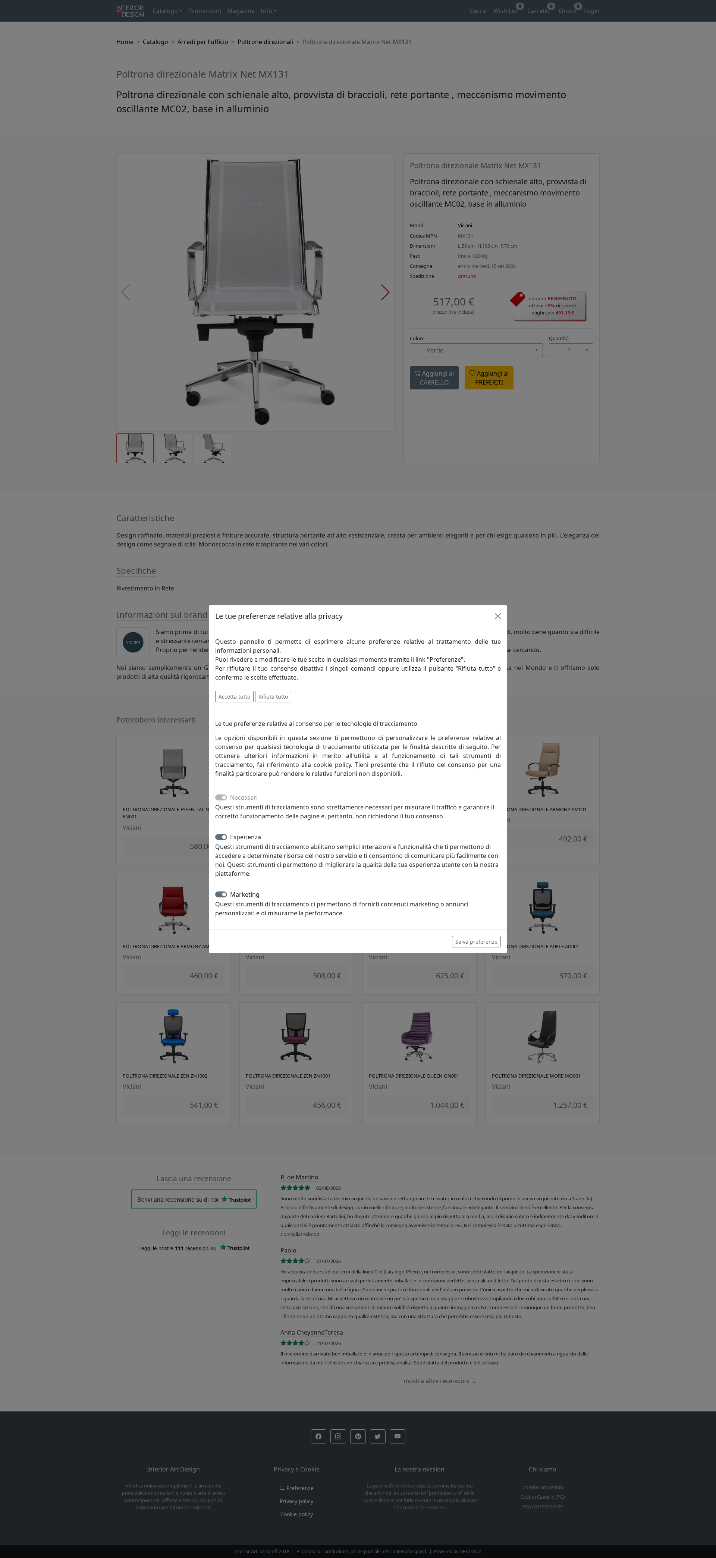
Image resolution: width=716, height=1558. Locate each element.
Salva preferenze (476, 941)
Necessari (244, 797)
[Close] (498, 616)
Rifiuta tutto (273, 696)
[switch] (221, 837)
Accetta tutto (234, 696)
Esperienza (245, 837)
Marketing (245, 894)
